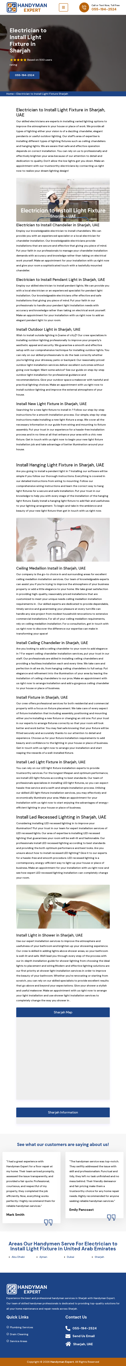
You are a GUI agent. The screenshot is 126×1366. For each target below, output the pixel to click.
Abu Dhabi (18, 1257)
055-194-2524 (104, 9)
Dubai (70, 1257)
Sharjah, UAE (83, 1344)
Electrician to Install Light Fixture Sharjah (42, 93)
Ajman (43, 1257)
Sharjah (99, 1257)
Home (10, 93)
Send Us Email (84, 1336)
